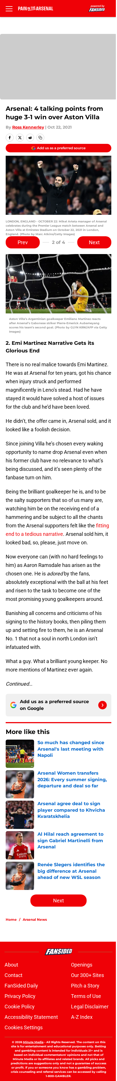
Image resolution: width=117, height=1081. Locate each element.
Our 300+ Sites (87, 975)
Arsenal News (35, 919)
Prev (23, 242)
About (11, 965)
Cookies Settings (24, 1027)
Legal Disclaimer (89, 1006)
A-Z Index (82, 1017)
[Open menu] (9, 8)
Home (11, 919)
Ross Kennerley (28, 127)
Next (94, 242)
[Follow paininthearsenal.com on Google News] (102, 705)
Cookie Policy (20, 1006)
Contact (13, 975)
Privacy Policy (20, 996)
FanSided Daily (21, 986)
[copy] (40, 138)
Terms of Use (86, 996)
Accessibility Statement (31, 1017)
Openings (81, 965)
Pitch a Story (85, 986)
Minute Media (33, 1042)
